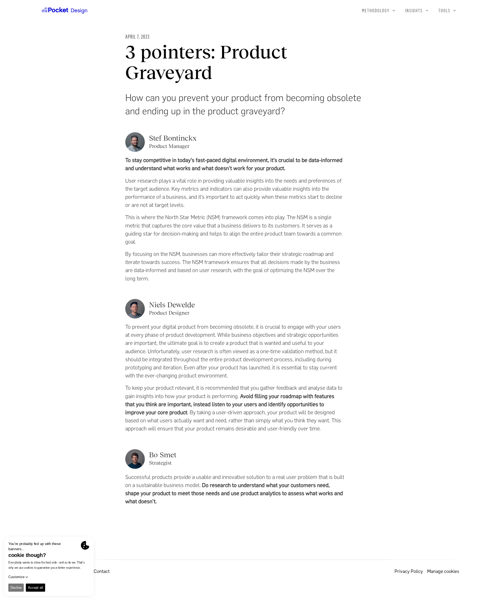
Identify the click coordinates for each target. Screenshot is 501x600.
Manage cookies (443, 571)
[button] (378, 10)
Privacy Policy (409, 571)
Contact (102, 571)
